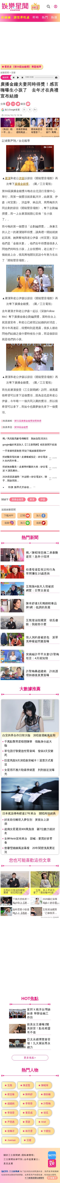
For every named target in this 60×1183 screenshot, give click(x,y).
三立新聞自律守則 (13, 1159)
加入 (38, 515)
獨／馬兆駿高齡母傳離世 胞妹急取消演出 (25, 438)
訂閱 (22, 515)
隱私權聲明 (28, 1155)
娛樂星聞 (5, 72)
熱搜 (54, 17)
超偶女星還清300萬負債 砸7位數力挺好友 (29, 831)
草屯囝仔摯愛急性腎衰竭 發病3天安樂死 (28, 752)
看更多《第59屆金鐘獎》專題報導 (22, 66)
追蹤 (6, 523)
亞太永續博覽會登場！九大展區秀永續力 (39, 1043)
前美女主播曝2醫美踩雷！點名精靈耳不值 (39, 1028)
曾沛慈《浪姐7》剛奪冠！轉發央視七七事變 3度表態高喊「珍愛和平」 (52, 131)
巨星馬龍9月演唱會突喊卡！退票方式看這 (28, 762)
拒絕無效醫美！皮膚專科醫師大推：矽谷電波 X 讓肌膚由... (25, 468)
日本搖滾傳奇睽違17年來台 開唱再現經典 (29, 813)
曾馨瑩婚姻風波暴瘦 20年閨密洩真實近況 (29, 849)
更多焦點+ (30, 1058)
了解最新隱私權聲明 (35, 1178)
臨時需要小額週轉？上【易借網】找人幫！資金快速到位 (21, 911)
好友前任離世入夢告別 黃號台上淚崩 (26, 821)
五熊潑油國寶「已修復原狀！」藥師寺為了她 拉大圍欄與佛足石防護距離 (51, 911)
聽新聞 (5, 77)
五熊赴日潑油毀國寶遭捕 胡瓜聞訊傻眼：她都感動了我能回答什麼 (14, 891)
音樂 (13, 72)
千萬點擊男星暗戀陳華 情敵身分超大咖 (28, 743)
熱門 (45, 17)
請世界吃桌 (22, 17)
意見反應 (8, 1163)
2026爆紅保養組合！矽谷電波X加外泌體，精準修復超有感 (51, 901)
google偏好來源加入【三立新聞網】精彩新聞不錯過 (30, 444)
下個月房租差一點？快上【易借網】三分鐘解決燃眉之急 (21, 901)
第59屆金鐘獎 (21, 427)
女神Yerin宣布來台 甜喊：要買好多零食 (28, 840)
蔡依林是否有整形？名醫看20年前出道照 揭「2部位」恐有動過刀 (37, 131)
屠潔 (7, 178)
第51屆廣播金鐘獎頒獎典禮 (27, 421)
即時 (36, 17)
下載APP (8, 515)
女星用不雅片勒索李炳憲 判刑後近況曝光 (29, 771)
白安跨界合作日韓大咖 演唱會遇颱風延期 (28, 735)
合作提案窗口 (31, 1159)
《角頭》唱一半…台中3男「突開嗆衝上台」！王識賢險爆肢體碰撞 (7, 131)
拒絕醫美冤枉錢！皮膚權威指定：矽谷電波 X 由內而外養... (25, 459)
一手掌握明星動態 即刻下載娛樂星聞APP (24, 451)
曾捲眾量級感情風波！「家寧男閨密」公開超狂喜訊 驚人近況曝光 (21, 131)
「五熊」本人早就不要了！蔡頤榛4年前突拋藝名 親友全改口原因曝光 (44, 891)
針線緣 (6, 17)
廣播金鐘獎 (22, 183)
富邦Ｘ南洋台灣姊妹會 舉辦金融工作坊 (39, 1013)
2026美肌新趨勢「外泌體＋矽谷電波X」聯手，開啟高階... (25, 478)
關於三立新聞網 (12, 1155)
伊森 (21, 178)
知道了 (53, 1178)
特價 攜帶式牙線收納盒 (21, 487)
